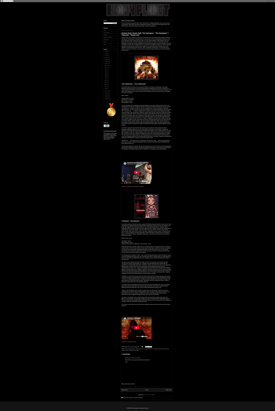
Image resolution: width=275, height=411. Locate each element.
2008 (106, 98)
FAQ (105, 42)
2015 (106, 61)
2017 (106, 57)
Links (105, 44)
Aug (106, 74)
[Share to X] (148, 347)
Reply (126, 361)
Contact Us (106, 39)
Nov (106, 69)
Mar (106, 84)
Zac (126, 357)
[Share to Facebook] (150, 347)
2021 (106, 53)
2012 (106, 91)
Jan (106, 88)
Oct (106, 71)
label (135, 341)
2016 (106, 59)
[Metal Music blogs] (111, 118)
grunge (146, 348)
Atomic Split (127, 348)
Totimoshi (136, 350)
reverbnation (136, 186)
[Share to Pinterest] (151, 347)
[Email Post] (142, 346)
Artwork (105, 35)
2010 (106, 95)
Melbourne (150, 348)
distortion (133, 348)
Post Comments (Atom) (149, 394)
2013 (106, 65)
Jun (106, 78)
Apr (106, 82)
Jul (105, 76)
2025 (106, 51)
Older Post (168, 390)
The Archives (106, 32)
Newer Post (125, 390)
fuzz (143, 348)
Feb (106, 86)
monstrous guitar (157, 348)
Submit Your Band (108, 37)
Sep (106, 73)
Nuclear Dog (165, 348)
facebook (124, 186)
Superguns (131, 350)
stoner (126, 350)
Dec (106, 67)
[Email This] (146, 347)
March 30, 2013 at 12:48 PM (133, 357)
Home (146, 390)
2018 (106, 55)
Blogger (146, 408)
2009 (106, 97)
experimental (139, 348)
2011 (106, 93)
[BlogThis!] (147, 347)
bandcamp (129, 186)
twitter (142, 186)
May (106, 80)
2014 (106, 63)
